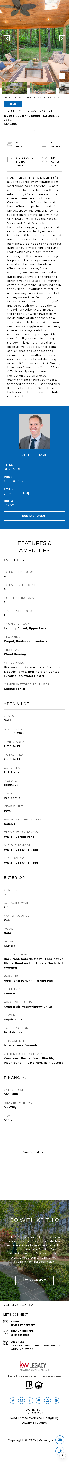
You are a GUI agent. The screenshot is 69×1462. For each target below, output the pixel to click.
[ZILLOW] (47, 1400)
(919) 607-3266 (14, 480)
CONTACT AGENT (34, 515)
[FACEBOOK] (13, 1400)
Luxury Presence (34, 1422)
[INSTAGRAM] (21, 1400)
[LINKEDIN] (30, 1400)
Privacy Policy (50, 1440)
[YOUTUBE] (39, 1400)
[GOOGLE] (56, 1400)
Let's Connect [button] (34, 1280)
